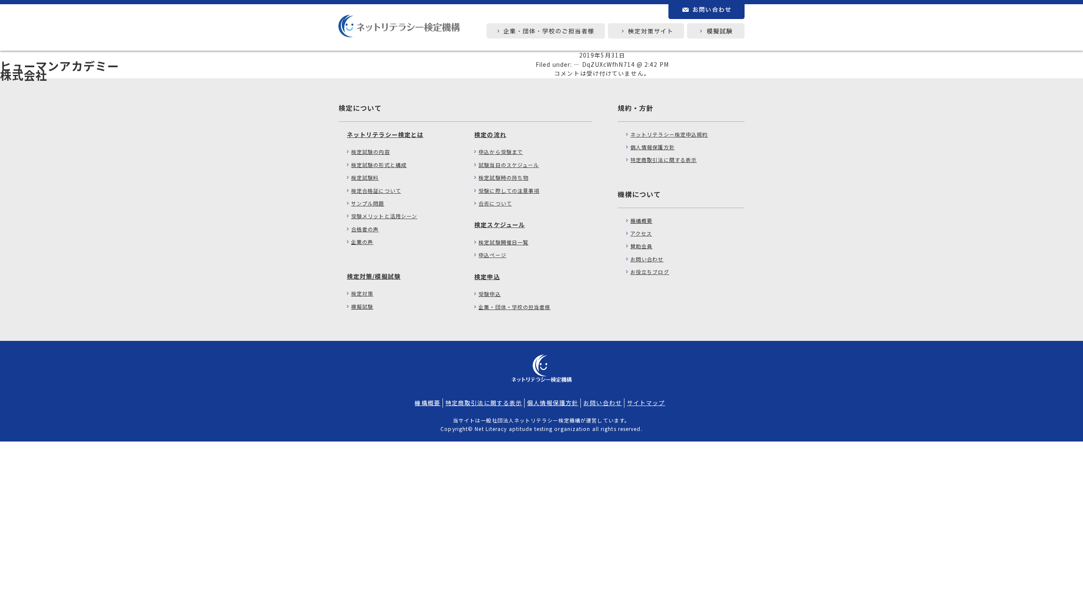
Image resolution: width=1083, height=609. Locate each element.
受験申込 (489, 293)
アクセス (641, 233)
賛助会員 (641, 246)
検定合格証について (376, 190)
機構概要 (641, 220)
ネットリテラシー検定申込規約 (669, 134)
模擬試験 (362, 306)
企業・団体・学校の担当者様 (514, 306)
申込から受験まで (500, 151)
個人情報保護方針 (652, 147)
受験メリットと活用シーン (384, 215)
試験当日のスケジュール (508, 164)
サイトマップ (646, 402)
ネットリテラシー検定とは (385, 134)
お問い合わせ (647, 259)
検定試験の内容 (370, 151)
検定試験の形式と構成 (379, 164)
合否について (495, 203)
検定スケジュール (499, 224)
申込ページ (492, 254)
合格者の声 (365, 229)
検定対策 (362, 293)
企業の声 (362, 241)
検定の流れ (490, 134)
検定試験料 (365, 177)
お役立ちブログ (649, 271)
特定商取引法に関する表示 (663, 159)
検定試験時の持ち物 (503, 177)
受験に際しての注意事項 (508, 190)
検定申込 (487, 276)
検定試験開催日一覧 (503, 242)
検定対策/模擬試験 (374, 276)
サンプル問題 (368, 203)
